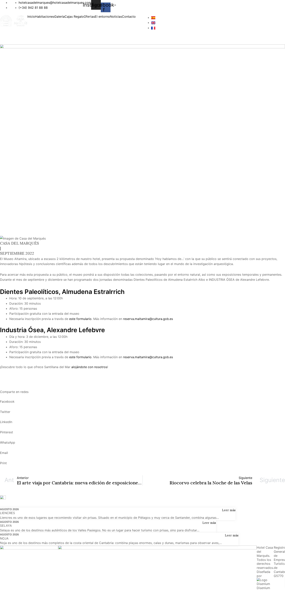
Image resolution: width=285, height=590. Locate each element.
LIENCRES (7, 513)
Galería (59, 16)
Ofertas (89, 16)
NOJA (4, 538)
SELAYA (6, 525)
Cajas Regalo (74, 16)
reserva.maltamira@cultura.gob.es (148, 319)
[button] (139, 18)
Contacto (129, 16)
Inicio (31, 16)
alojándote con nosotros (89, 367)
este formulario (80, 319)
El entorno (102, 16)
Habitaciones (44, 16)
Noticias (116, 16)
